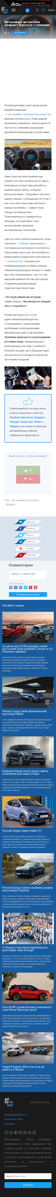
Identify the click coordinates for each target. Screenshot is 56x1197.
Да (30, 470)
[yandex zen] (30, 1133)
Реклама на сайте (13, 1119)
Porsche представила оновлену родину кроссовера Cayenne (27, 889)
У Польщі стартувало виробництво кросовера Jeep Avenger (24, 949)
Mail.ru (21, 587)
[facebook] (6, 1133)
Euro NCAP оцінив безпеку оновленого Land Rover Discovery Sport (27, 1008)
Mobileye (24, 244)
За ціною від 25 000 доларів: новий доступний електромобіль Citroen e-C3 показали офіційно (27, 649)
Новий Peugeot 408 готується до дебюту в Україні (23, 1068)
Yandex (30, 587)
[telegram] (25, 1133)
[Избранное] (43, 10)
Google (35, 587)
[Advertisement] (28, 71)
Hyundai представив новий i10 (21, 831)
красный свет (15, 261)
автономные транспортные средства (29, 115)
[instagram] (11, 1133)
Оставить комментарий (28, 594)
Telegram (14, 426)
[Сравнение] (37, 10)
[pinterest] (20, 1133)
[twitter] (16, 1133)
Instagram (39, 418)
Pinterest (14, 422)
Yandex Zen (26, 422)
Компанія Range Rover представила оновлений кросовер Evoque (25, 772)
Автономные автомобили (25, 501)
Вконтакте (27, 418)
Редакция (9, 1124)
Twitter (37, 422)
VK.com (11, 587)
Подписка (28, 1185)
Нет (30, 479)
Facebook (14, 418)
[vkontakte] (34, 1133)
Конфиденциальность (15, 1115)
